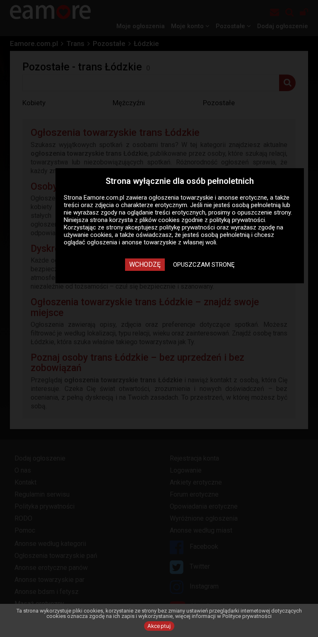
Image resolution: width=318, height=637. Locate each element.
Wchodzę (145, 264)
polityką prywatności (237, 220)
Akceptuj (159, 626)
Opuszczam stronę (204, 264)
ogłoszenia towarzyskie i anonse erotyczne (208, 197)
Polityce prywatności (247, 616)
